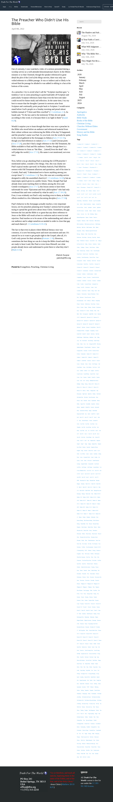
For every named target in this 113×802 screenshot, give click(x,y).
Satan (96, 647)
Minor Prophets (84, 527)
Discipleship (98, 300)
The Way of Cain (92, 703)
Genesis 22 (93, 360)
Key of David (79, 447)
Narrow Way (79, 543)
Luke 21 (87, 477)
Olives (92, 557)
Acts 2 (82, 197)
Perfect (88, 577)
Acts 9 (93, 197)
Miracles (95, 527)
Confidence (84, 274)
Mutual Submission (91, 540)
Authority (81, 115)
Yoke (90, 753)
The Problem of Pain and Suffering (90, 700)
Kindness (84, 447)
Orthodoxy (96, 563)
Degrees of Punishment (91, 294)
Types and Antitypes (89, 720)
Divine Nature (93, 304)
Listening (78, 463)
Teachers (78, 690)
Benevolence (91, 220)
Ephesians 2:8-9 (83, 317)
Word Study (83, 750)
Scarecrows (82, 650)
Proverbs (89, 607)
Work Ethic (88, 750)
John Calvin (83, 437)
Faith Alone (93, 334)
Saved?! (56, 6)
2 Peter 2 (88, 184)
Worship (78, 753)
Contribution (84, 280)
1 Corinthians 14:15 (94, 144)
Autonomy (99, 210)
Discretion (82, 304)
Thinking (81, 710)
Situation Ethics (87, 663)
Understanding (83, 727)
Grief (84, 380)
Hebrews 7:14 (79, 390)
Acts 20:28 (94, 194)
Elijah (78, 314)
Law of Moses (82, 453)
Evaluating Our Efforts (80, 330)
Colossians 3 (97, 267)
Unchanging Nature (80, 723)
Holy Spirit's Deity (80, 397)
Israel (78, 417)
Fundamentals (83, 353)
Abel (87, 190)
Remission (82, 623)
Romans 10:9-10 (89, 633)
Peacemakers (79, 573)
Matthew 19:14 (83, 503)
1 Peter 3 (82, 164)
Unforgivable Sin (94, 727)
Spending (81, 677)
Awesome (82, 214)
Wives (97, 743)
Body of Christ (90, 234)
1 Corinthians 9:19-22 (37, 224)
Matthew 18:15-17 (83, 500)
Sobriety (90, 667)
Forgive (98, 347)
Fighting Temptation (80, 347)
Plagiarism (97, 587)
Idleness (98, 400)
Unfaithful (88, 727)
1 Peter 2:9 (97, 160)
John (93, 437)
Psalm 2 (91, 610)
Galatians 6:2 (90, 357)
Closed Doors (86, 264)
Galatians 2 (79, 357)
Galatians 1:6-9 (89, 353)
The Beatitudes (93, 693)
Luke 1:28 (83, 477)
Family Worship (96, 340)
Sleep (87, 667)
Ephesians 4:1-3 (96, 317)
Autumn (78, 214)
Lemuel (92, 457)
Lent (99, 457)
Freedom (78, 353)
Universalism (79, 730)
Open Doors (79, 563)
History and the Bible (86, 132)
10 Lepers (89, 174)
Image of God (82, 403)
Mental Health (83, 523)
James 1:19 (86, 417)
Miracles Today (90, 527)
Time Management (92, 710)
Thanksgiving (84, 693)
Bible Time (83, 227)
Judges (86, 443)
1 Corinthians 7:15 (93, 154)
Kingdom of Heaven (94, 447)
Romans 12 (85, 640)
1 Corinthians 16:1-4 (92, 147)
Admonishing (79, 200)
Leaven (81, 457)
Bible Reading (97, 224)
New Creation (84, 543)
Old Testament (97, 553)
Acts (95, 197)
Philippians (90, 587)
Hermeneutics (79, 393)
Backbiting (92, 214)
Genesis (78, 364)
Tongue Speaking (91, 713)
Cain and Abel (92, 240)
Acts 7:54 (86, 197)
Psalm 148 (87, 610)
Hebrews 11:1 (97, 384)
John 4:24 (78, 437)
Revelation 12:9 (92, 627)
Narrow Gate (98, 540)
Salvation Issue (84, 647)
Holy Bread (98, 393)
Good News (97, 370)
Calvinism (90, 244)
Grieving (87, 380)
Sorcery (95, 670)
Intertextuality (95, 410)
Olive (98, 557)
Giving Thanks (79, 367)
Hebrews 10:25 (91, 384)
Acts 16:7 (82, 194)
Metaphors (78, 527)
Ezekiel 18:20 (79, 334)
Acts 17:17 (33, 186)
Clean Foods (94, 260)
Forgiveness (94, 347)
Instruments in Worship (84, 410)
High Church (84, 393)
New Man (89, 543)
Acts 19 (90, 194)
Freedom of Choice (95, 350)
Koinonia (85, 450)
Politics (91, 590)
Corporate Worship (88, 284)
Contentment (79, 280)
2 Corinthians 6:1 (92, 177)
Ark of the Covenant (80, 210)
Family (78, 344)
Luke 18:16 (79, 477)
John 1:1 (86, 433)
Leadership (95, 453)
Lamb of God (90, 450)
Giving (84, 367)
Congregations (79, 277)
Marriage (83, 493)
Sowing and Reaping (91, 673)
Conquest (84, 277)
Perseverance (82, 580)
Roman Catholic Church (93, 630)
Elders (95, 310)
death (81, 757)
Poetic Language (86, 590)
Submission (87, 683)
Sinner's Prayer (79, 663)
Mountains (78, 540)
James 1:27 (91, 417)
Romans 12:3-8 (79, 640)
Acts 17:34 (61, 198)
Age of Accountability (96, 200)
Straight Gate (99, 680)
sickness (88, 757)
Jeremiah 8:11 (95, 420)
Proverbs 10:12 (87, 603)
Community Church (97, 270)
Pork (99, 590)
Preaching (35, 267)
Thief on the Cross (89, 707)
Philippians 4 (85, 587)
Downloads (24, 6)
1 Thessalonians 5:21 (88, 170)
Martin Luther (88, 493)
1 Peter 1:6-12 (82, 160)
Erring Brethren (93, 327)
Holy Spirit (86, 397)
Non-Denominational (89, 547)
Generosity (89, 360)
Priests (82, 600)
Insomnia (92, 407)
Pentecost (97, 573)
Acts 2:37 (78, 197)
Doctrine (82, 307)
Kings (82, 450)
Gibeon (86, 364)
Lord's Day (79, 467)
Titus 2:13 (82, 713)
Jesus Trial (83, 427)
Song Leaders (95, 667)
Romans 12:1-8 (95, 633)
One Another (94, 560)
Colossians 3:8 (91, 267)
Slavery (78, 667)
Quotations (84, 613)
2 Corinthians (80, 180)
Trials (94, 717)
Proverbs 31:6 (98, 603)
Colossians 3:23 (85, 267)
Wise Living (79, 743)
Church (97, 257)
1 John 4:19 (86, 157)
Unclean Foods (86, 723)
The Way (97, 703)
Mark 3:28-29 (82, 490)
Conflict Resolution (90, 274)
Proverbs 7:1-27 (79, 607)
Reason (98, 613)
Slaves (81, 667)
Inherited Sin (87, 407)
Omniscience (79, 560)
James (80, 420)
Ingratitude (82, 407)
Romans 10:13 (82, 633)
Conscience (89, 277)
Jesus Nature (92, 423)
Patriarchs (85, 570)
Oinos (83, 553)
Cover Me (82, 287)
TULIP (88, 687)
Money (90, 530)
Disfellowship (87, 304)
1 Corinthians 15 (85, 147)
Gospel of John (92, 373)
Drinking (89, 307)
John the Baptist (88, 437)
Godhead (81, 370)
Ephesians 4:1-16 (89, 317)
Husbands (85, 400)
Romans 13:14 (90, 640)
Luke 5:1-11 (92, 477)
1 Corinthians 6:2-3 (85, 154)
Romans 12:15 (85, 637)
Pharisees (78, 583)
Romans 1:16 (47, 238)
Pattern (89, 570)
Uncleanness (92, 723)
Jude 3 (85, 440)
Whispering (97, 733)
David (96, 290)
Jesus (86, 430)
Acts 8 (90, 197)
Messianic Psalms (96, 523)
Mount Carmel (94, 533)
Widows (78, 740)
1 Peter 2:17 (87, 160)
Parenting (93, 567)
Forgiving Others (80, 350)
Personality (92, 580)
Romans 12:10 (79, 637)
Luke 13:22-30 (87, 473)
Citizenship (89, 260)
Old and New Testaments (81, 557)
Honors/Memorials (36, 6)
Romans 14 (96, 640)
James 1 (95, 417)
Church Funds (79, 254)
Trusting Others (79, 720)
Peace (88, 573)
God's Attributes (89, 367)
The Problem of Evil (80, 700)
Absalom (94, 190)
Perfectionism (79, 577)
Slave (84, 667)
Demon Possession (88, 297)
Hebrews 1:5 (90, 387)
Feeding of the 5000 (92, 344)
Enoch (95, 314)
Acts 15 (98, 190)
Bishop (83, 230)
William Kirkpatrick (89, 740)
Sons (92, 670)
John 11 (96, 430)
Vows (80, 733)
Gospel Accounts (80, 373)
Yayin (87, 753)
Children (97, 247)
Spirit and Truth (87, 677)
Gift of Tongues (94, 364)
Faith (95, 337)
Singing (99, 660)
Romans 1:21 (82, 643)
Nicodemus (79, 547)
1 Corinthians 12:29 (80, 144)
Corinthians (99, 280)
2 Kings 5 (93, 180)
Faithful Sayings (79, 337)
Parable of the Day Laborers (85, 567)
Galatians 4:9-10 (84, 357)
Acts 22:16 (99, 194)
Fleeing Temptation (87, 347)
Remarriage (94, 620)
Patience (81, 570)
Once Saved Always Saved (86, 560)
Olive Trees (88, 557)
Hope (82, 400)
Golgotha (92, 370)
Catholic (99, 244)
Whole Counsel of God (85, 737)
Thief (94, 707)
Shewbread (86, 657)
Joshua (78, 440)
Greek (81, 380)
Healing (82, 384)
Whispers (78, 737)
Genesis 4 (98, 360)
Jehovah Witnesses (85, 420)
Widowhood (96, 737)
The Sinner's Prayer (85, 703)
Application (99, 207)
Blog (10, 6)
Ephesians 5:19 (91, 324)
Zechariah (96, 753)
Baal (88, 214)
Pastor (78, 570)
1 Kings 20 (95, 157)
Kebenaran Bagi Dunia (93, 6)
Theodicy (83, 707)
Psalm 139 (83, 610)
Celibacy (78, 247)
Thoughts (86, 710)
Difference (89, 300)
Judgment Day (94, 443)
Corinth (78, 284)
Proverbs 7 (85, 607)
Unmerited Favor (92, 730)
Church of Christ (92, 257)
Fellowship (98, 344)
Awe (86, 214)
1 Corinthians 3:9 (89, 150)
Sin (83, 663)
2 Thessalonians (83, 187)
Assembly (86, 210)
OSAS (86, 550)
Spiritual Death (93, 677)
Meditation (88, 517)
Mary (92, 493)
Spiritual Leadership (83, 680)
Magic (88, 480)
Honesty (78, 400)
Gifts (99, 364)
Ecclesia (87, 310)
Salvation (89, 647)
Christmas (87, 250)
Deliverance (82, 297)
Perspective (97, 580)
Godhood (85, 370)
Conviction (94, 280)
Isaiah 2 (89, 413)
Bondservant (79, 237)
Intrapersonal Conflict (80, 413)
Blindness (82, 234)
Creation (92, 287)
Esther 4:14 (98, 327)
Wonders (78, 750)
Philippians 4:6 (79, 587)
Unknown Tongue (85, 730)
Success (91, 683)
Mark (92, 490)
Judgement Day (92, 440)
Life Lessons (89, 460)
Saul (99, 647)
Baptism (87, 217)
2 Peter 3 (92, 184)
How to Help (48, 6)
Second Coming (96, 650)
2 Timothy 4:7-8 (96, 187)
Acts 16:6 (78, 194)
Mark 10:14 (93, 483)
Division (97, 304)
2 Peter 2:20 (84, 184)
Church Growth (85, 254)
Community (79, 274)
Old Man (92, 553)
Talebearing (96, 687)
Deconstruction (84, 294)
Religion (96, 617)
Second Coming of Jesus (89, 650)
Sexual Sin (82, 657)
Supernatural (79, 687)
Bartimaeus (83, 220)
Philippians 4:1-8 (96, 583)
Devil (85, 300)
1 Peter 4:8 (87, 164)
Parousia (97, 567)
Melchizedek (93, 517)
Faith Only (97, 334)
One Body (99, 560)
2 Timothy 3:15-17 (90, 187)
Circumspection (79, 260)
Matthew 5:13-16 (89, 507)
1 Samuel (79, 167)
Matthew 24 (94, 503)
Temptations (87, 690)
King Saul (88, 447)
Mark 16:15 (85, 487)
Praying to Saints (90, 593)
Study (64, 6)
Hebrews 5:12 (96, 387)
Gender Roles (84, 360)
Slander (96, 663)
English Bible (91, 314)
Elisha (81, 314)
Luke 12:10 (97, 470)
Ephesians (83, 327)
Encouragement (85, 314)
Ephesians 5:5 (97, 324)
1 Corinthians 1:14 (82, 150)
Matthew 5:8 (85, 510)
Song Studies (82, 135)
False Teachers (84, 340)
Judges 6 (78, 443)
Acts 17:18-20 (59, 192)
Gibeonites (82, 364)
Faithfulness (91, 337)
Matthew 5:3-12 (95, 507)
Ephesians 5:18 (85, 324)
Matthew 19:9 (89, 503)
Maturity (80, 517)
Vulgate (86, 733)
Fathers (81, 344)
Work (91, 750)
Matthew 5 (89, 510)
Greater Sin (93, 377)
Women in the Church (80, 746)
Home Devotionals (92, 397)
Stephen (91, 680)
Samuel (93, 647)
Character (87, 247)
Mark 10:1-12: (88, 483)
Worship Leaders (96, 750)
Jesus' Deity (94, 427)
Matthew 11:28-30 (86, 497)
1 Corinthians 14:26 (55, 178)
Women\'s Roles (94, 746)
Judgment (99, 443)
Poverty (78, 593)
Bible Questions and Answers (89, 224)
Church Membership (85, 257)
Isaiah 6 (98, 413)
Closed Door (91, 264)
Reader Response (90, 613)
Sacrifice (98, 643)
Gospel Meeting (86, 373)
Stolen (94, 680)
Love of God (89, 470)
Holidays (94, 393)
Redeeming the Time (80, 617)
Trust (84, 720)
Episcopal (87, 327)
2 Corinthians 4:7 (95, 174)
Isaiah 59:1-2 (93, 413)
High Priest (90, 393)
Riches (87, 630)
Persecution (92, 577)
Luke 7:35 (96, 477)
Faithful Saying (85, 337)
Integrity (90, 410)
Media (16, 6)
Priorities (86, 600)
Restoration (87, 627)
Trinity (97, 717)
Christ (91, 250)
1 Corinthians (80, 157)
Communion (91, 270)
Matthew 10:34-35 (97, 493)
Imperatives (93, 403)
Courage (78, 287)
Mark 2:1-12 (95, 487)
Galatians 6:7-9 (95, 357)
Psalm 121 (78, 610)
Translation (91, 717)
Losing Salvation (96, 467)
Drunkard (93, 307)
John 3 (98, 433)
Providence (94, 607)
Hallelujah (78, 384)
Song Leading (82, 670)
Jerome (78, 423)
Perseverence (87, 580)
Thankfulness (79, 693)
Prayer (85, 593)
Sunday (99, 683)
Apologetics (82, 112)
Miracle (99, 527)
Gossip (78, 377)
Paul (98, 570)
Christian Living (47, 267)
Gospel (97, 373)
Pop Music (95, 590)
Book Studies (84, 237)
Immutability (88, 403)
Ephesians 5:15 (98, 320)
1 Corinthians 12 (87, 144)
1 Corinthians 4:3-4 (96, 150)
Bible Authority (97, 220)
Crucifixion (79, 290)
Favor (85, 344)
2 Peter (96, 184)
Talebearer (92, 687)
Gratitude (89, 377)
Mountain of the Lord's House (85, 537)
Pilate (94, 587)
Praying (95, 593)
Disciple (78, 304)
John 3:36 (94, 433)
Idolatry (78, 403)
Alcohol (81, 204)
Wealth (93, 733)
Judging (89, 443)
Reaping (95, 613)
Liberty (85, 460)
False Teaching (90, 340)
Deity (78, 297)
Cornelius (82, 284)
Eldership (91, 310)
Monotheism (95, 530)
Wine (94, 740)
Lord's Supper (84, 467)
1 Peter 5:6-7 (92, 164)
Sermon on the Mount (92, 653)
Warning (89, 733)
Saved (78, 650)
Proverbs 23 (93, 603)
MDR (78, 480)
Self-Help (78, 653)
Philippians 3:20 (90, 583)
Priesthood (78, 600)
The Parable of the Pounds (86, 697)
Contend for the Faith (95, 277)
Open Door (84, 563)
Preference (91, 597)
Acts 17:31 (33, 152)
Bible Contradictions (80, 224)
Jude (88, 440)
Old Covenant (87, 553)
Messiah (90, 523)
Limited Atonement (96, 460)
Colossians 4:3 (79, 270)
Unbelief (95, 720)
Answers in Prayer (80, 207)
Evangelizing (92, 330)
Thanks (89, 693)
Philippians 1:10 (83, 583)
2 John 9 (89, 180)
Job (88, 430)
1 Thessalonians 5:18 (92, 167)
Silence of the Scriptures (81, 660)
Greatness (98, 377)
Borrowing (89, 237)
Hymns (89, 400)
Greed (78, 380)
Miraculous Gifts (79, 530)
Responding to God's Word (92, 623)
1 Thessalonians (96, 170)
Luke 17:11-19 (97, 473)
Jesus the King (88, 427)
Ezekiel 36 (84, 334)
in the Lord (84, 757)
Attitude (90, 210)
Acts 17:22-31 (59, 138)
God (89, 370)
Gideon (90, 364)
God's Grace (95, 367)
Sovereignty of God (84, 673)
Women (99, 746)
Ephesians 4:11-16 (80, 320)
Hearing (86, 384)
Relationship (92, 617)
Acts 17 (86, 194)
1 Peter (96, 164)
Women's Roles (87, 746)
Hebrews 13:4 (79, 387)
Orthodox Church (90, 563)
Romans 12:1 (91, 637)
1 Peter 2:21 (92, 160)
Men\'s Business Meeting (88, 520)
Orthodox (78, 567)
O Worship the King (80, 550)
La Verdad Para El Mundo (76, 6)
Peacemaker (84, 573)
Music (86, 540)
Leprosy (78, 460)
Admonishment (85, 200)
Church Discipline (96, 250)
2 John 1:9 (85, 180)
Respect (86, 623)
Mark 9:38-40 (87, 490)
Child (78, 250)
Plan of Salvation (79, 590)
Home (97, 397)
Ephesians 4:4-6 (92, 320)
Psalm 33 (95, 610)
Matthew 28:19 (82, 507)
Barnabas (91, 217)
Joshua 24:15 (97, 437)
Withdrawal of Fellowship (90, 743)
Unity (99, 727)
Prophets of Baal (91, 600)
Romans (91, 643)
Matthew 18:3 (89, 500)
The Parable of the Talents (96, 697)
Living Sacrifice (90, 463)
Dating (92, 290)
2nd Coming (83, 190)
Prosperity (82, 603)
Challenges (82, 247)
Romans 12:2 (96, 637)
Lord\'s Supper (89, 467)
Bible (94, 227)
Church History (91, 254)
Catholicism (95, 244)
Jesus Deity (87, 423)
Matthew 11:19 (79, 497)
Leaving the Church (86, 457)
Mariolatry (82, 483)
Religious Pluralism (80, 620)
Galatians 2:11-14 (95, 353)
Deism (97, 294)
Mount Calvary (88, 533)
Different (93, 300)
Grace (81, 377)
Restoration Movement (80, 627)
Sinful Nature (95, 660)
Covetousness (87, 287)
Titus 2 (86, 713)
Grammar (85, 377)
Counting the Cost (95, 284)
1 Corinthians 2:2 (57, 112)
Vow (83, 733)
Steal (88, 680)
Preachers (78, 597)
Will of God (83, 740)
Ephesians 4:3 (86, 320)
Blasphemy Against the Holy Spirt (91, 230)
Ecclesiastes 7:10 (82, 310)
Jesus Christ (82, 423)
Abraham (90, 190)
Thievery (97, 707)
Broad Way (94, 237)
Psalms (80, 613)
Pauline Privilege (94, 570)
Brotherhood (82, 240)
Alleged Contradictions (87, 204)
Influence (78, 407)
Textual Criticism (97, 690)
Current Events (84, 290)
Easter (78, 310)
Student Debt (82, 683)
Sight (95, 657)
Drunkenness (98, 307)
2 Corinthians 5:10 (85, 177)
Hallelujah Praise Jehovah (94, 380)
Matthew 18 (95, 500)
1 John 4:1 (90, 157)
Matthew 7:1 (86, 513)
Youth (93, 753)
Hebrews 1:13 (85, 387)
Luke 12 (82, 473)
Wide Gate (91, 737)
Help (97, 390)
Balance (96, 214)
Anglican (93, 204)
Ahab (78, 204)
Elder (98, 310)
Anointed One (98, 204)
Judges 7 (82, 443)
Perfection (84, 577)
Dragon (85, 307)
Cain (96, 240)
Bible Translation (89, 227)
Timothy (97, 710)
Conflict (95, 274)
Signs (98, 657)
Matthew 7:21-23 (92, 513)
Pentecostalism (92, 573)
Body (95, 234)
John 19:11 (81, 433)
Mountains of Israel (94, 537)
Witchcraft (83, 743)
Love (93, 470)
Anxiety (85, 207)
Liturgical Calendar (84, 463)
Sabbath (94, 643)
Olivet (95, 557)
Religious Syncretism (87, 620)
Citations (84, 260)
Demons (93, 297)
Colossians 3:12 (97, 264)
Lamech (95, 450)
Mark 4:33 (16, 250)
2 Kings (97, 180)
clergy (78, 757)
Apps (4, 6)
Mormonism (79, 533)
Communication (85, 270)
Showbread (91, 657)
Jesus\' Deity (82, 430)
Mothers (83, 533)
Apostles (94, 207)
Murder (82, 540)
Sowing (97, 673)
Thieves (78, 710)
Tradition (86, 717)
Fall (80, 340)
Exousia (97, 330)
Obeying (93, 550)
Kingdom (78, 450)
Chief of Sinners (92, 247)
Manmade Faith (92, 480)
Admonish (90, 200)
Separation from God (84, 653)
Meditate (84, 517)
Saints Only (79, 647)
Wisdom (97, 740)
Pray (98, 593)
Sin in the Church (89, 660)
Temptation (91, 690)
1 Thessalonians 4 (85, 167)
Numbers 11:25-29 (97, 547)
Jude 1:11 (81, 440)
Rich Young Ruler (82, 630)
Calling (86, 244)
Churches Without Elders (87, 126)
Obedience (89, 550)
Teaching (82, 690)
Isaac (86, 413)
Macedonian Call (83, 480)
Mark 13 (80, 487)
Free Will (89, 350)
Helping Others (92, 390)
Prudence (98, 607)
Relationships (87, 617)
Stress (78, 683)
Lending (95, 457)
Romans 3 (87, 643)
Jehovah (90, 420)
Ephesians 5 (79, 327)
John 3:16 (90, 433)
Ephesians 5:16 (79, 324)
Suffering (95, 683)
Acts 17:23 (47, 140)
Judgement (98, 440)
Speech (78, 677)
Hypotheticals (94, 400)
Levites (82, 460)
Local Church (96, 463)
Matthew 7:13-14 (80, 513)
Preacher (82, 597)
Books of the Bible (84, 120)
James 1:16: (82, 417)
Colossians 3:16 (79, 267)
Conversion (89, 280)
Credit (96, 287)
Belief (87, 220)
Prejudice (95, 597)
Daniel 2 (89, 290)
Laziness (91, 453)
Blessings (78, 234)
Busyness (87, 240)
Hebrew (88, 390)
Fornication (85, 350)
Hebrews (84, 390)
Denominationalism (80, 300)
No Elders (83, 547)
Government (82, 129)
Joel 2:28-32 (92, 430)
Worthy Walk (83, 753)
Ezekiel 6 (88, 334)
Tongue (96, 713)
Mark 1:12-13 (90, 487)
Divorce (78, 307)
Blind (86, 234)
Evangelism (25, 267)
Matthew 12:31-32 (93, 497)
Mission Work (86, 530)
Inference (97, 403)
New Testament (94, 543)
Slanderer (92, 663)
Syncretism (84, 687)
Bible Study (82, 118)
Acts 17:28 (16, 143)
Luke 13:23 (92, 473)
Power (81, 593)
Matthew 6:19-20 (95, 510)
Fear (87, 344)
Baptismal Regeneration (81, 217)
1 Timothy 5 (85, 174)
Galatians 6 (79, 360)
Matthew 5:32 (79, 510)
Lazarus (87, 453)
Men (87, 523)
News (99, 543)
